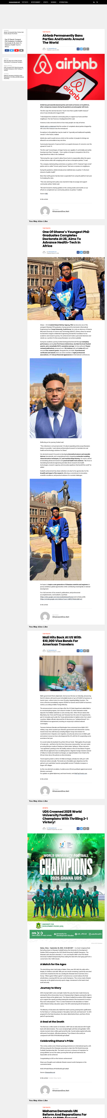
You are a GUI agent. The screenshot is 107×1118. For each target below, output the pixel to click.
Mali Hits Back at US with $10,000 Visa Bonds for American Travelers (13, 61)
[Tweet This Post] (11, 50)
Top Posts (25, 2)
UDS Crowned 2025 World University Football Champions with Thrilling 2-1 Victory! (13, 69)
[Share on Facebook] (7, 50)
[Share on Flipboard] (16, 50)
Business (53, 2)
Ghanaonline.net (52, 48)
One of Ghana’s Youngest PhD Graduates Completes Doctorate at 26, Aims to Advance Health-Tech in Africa (13, 43)
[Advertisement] (53, 17)
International (63, 2)
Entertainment (35, 2)
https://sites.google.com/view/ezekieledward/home (57, 597)
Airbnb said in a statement (48, 126)
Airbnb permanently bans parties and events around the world (14, 33)
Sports (45, 2)
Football (51, 1078)
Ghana (55, 1078)
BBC (46, 193)
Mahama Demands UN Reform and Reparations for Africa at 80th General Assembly (14, 77)
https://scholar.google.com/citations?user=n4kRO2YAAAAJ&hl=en (61, 599)
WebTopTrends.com (80, 773)
